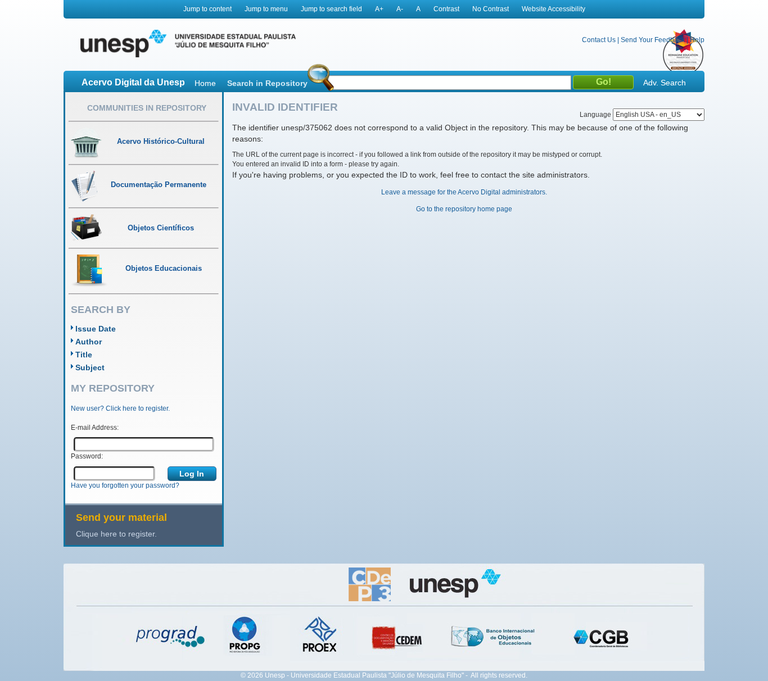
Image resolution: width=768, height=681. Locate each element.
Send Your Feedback (653, 40)
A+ (379, 9)
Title (83, 354)
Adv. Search (664, 82)
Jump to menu (266, 9)
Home (205, 83)
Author (88, 341)
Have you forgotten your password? (125, 485)
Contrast (446, 9)
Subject (90, 367)
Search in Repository (267, 83)
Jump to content (207, 9)
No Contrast (490, 9)
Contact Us (599, 40)
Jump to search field (331, 9)
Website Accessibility (553, 9)
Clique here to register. (116, 533)
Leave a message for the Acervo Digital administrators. (464, 192)
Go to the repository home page (464, 209)
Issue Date (95, 328)
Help (697, 40)
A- (399, 9)
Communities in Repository (146, 107)
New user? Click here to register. (120, 408)
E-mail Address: (95, 428)
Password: (87, 456)
